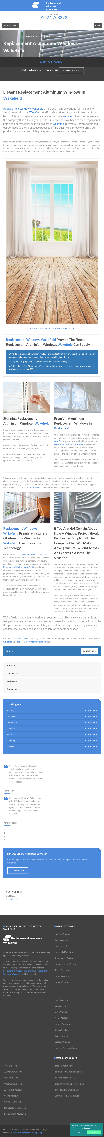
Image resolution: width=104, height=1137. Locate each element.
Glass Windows (62, 970)
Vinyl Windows (10, 1066)
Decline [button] (79, 1132)
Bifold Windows (62, 982)
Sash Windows (61, 940)
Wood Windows (11, 1078)
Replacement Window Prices (17, 1114)
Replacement (61, 946)
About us (10, 665)
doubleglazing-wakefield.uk (67, 1090)
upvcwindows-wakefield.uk (67, 1096)
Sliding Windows (11, 1096)
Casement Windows (13, 1084)
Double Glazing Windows (66, 964)
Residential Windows (64, 952)
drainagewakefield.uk (64, 1066)
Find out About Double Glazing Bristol (52, 328)
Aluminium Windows (13, 1072)
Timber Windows (62, 934)
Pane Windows (61, 1000)
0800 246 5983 (23, 638)
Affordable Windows (13, 1090)
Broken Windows (62, 1042)
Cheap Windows (62, 1030)
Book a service (10, 26)
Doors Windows (62, 976)
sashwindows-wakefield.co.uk (68, 1072)
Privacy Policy (37, 1133)
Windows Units (61, 1036)
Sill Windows (60, 1006)
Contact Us (88, 651)
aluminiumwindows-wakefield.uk (69, 1084)
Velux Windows (62, 1018)
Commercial (12, 673)
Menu (98, 26)
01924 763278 (53, 62)
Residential (11, 681)
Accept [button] (94, 1132)
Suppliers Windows (12, 1102)
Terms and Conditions (21, 1133)
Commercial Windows (65, 958)
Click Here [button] (87, 1128)
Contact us (11, 689)
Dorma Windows (62, 1024)
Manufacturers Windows (15, 1108)
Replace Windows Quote (66, 1048)
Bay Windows (61, 1012)
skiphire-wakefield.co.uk (65, 1078)
